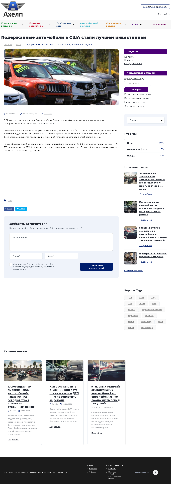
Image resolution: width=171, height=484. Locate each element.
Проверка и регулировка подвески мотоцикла (153, 255)
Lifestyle (131, 155)
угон (160, 322)
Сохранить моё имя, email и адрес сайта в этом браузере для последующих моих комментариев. (33, 266)
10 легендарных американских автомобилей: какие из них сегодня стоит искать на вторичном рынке (152, 181)
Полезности (159, 24)
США (10, 201)
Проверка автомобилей (36, 24)
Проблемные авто (63, 24)
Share (9, 209)
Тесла (142, 304)
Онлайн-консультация (155, 6)
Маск (141, 298)
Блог (18, 44)
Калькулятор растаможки (137, 98)
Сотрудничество (133, 63)
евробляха (133, 316)
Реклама (93, 469)
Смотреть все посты (133, 271)
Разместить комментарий (96, 266)
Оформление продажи (113, 24)
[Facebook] (155, 472)
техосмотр (146, 322)
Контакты (129, 57)
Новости (48, 114)
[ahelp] (21, 9)
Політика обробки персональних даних (114, 475)
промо (131, 322)
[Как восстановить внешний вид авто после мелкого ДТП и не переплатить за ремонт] (130, 207)
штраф (131, 328)
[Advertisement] (89, 8)
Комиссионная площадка (9, 24)
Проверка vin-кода (134, 78)
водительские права (152, 310)
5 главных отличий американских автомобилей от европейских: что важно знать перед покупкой (153, 234)
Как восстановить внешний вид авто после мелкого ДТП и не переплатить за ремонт (151, 208)
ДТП (130, 298)
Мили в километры (134, 102)
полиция (149, 316)
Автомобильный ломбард (89, 24)
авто (154, 304)
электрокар (147, 328)
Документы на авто (134, 106)
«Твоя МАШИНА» (45, 123)
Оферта (92, 472)
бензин (131, 310)
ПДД (153, 298)
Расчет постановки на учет (138, 94)
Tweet (22, 209)
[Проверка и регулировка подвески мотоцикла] (130, 258)
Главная (8, 44)
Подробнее (145, 194)
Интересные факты (137, 149)
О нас (135, 24)
